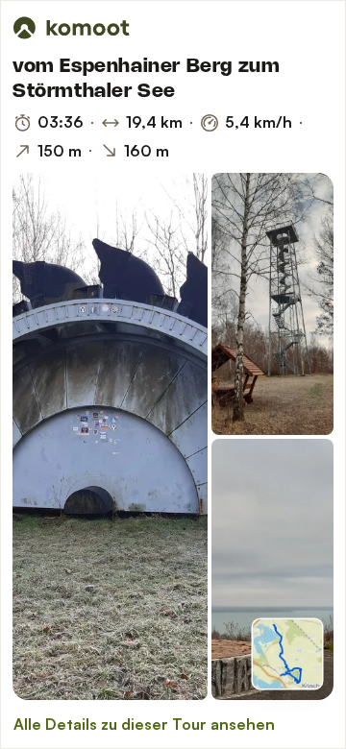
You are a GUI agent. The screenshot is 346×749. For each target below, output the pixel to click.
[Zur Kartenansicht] (287, 654)
